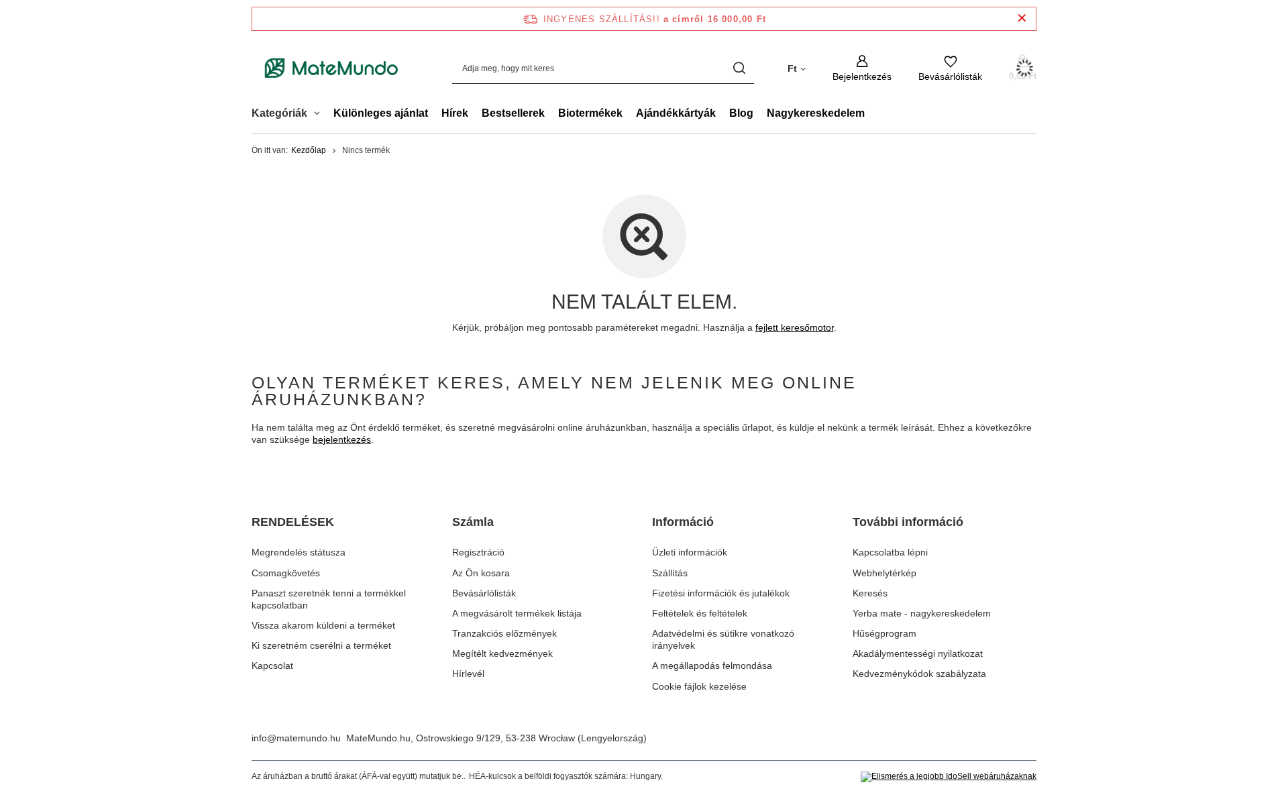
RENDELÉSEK (293, 522)
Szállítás (670, 573)
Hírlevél (468, 673)
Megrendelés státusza (298, 552)
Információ (683, 522)
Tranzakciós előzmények (504, 633)
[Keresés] (739, 68)
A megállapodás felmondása (712, 665)
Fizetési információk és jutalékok (721, 593)
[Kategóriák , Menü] (320, 114)
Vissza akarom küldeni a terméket (323, 625)
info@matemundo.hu (296, 738)
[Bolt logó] (332, 68)
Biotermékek (590, 113)
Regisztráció (478, 552)
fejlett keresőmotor (794, 327)
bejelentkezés (342, 439)
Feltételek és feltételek (699, 613)
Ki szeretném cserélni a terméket (321, 645)
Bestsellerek (513, 113)
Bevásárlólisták (484, 593)
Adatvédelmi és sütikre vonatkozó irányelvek (723, 639)
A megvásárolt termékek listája (517, 613)
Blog (741, 113)
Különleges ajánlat (380, 113)
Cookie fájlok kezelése (699, 686)
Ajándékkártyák (676, 113)
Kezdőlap (308, 150)
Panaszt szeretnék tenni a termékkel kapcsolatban (329, 599)
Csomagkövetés (286, 573)
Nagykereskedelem (816, 113)
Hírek (454, 113)
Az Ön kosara (481, 573)
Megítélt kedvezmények (502, 653)
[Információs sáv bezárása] (1022, 18)
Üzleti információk (689, 552)
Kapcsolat (272, 665)
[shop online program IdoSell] (948, 777)
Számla (473, 522)
